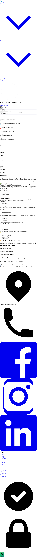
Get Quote (20, 112)
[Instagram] (18, 414)
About (2, 463)
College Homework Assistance (4, 111)
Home (2, 80)
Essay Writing (3, 454)
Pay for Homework (4, 458)
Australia (1, 474)
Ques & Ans (3, 462)
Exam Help (3, 457)
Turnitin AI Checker (3, 78)
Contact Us (3, 464)
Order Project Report (2, 105)
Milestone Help (3, 456)
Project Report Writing (4, 455)
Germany (1, 471)
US (0, 468)
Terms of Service (4, 465)
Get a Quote (6, 105)
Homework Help (4, 453)
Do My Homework (4, 459)
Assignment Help (4, 470)
